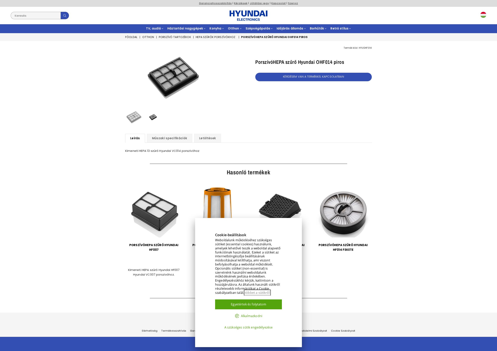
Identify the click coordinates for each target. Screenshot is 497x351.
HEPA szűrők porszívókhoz (215, 37)
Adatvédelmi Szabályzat (311, 331)
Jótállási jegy (259, 3)
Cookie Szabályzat (343, 331)
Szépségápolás (258, 28)
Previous (128, 75)
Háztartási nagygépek (185, 28)
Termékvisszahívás (173, 331)
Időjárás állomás (290, 28)
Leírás (135, 138)
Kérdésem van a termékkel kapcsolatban (313, 76)
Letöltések (207, 138)
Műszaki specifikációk (169, 138)
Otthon (234, 28)
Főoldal (131, 37)
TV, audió (154, 28)
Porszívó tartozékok (175, 37)
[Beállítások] (482, 15)
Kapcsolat (278, 3)
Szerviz (293, 3)
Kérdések (241, 3)
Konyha (215, 28)
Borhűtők (317, 28)
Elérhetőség (150, 331)
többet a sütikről (257, 292)
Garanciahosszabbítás (215, 3)
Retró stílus (339, 28)
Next (217, 75)
